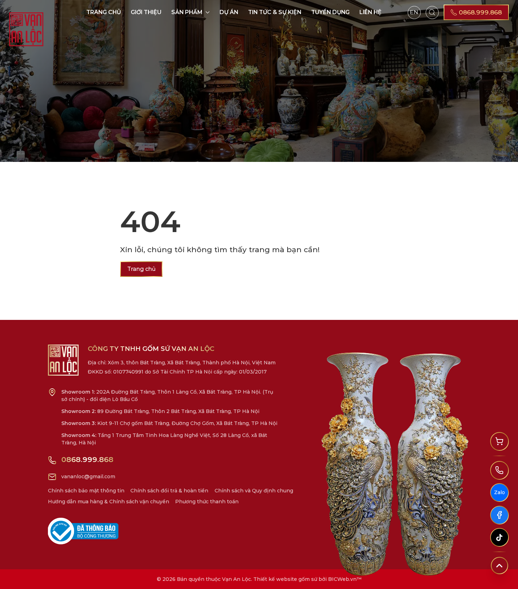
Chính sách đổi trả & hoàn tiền (169, 490)
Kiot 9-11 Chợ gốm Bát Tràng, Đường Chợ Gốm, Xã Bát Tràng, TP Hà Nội (169, 423)
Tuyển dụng (330, 12)
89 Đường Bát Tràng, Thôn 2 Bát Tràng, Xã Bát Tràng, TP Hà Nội (160, 411)
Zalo (499, 492)
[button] (432, 12)
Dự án (229, 12)
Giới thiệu (146, 12)
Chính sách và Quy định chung (254, 490)
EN (414, 12)
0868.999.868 (87, 459)
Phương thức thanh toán (207, 501)
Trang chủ (103, 12)
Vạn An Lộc (236, 579)
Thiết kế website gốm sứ (285, 579)
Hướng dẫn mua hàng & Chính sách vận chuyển (108, 501)
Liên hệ (370, 12)
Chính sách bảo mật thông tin (86, 490)
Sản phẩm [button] (187, 12)
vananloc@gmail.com (88, 476)
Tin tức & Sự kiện (274, 12)
